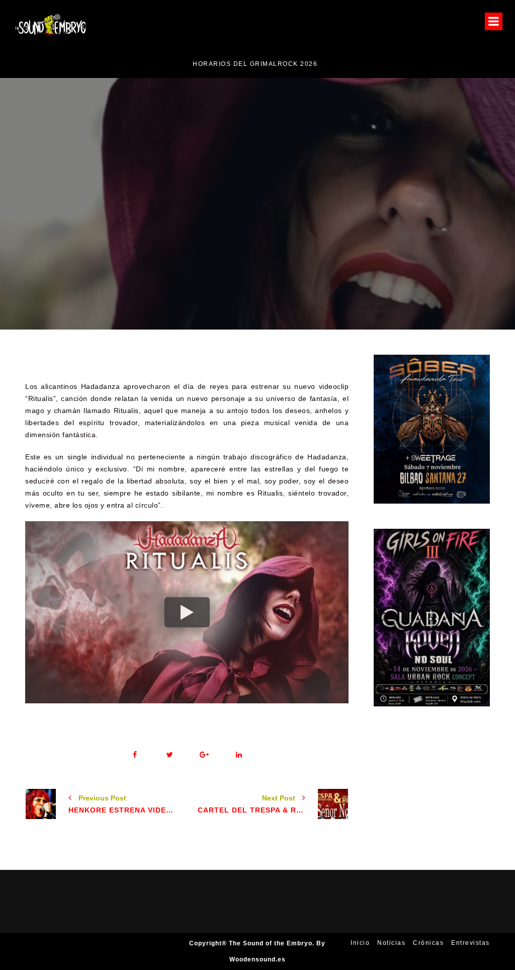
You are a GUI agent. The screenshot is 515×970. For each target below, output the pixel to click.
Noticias (359, 236)
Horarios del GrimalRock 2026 (79, 63)
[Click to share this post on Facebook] (135, 755)
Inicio (360, 942)
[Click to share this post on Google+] (204, 755)
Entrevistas (470, 942)
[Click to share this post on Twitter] (170, 755)
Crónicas (428, 942)
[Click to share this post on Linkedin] (239, 755)
